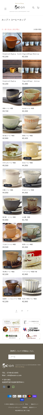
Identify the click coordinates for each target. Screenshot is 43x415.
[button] (5, 9)
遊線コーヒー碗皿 (8, 108)
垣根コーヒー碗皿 (27, 135)
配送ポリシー (33, 407)
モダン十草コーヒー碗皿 (29, 299)
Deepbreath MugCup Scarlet (12, 54)
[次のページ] (27, 310)
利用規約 (25, 407)
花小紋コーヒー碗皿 (8, 135)
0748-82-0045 (12, 373)
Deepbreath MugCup (9, 81)
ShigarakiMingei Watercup (30, 54)
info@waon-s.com (14, 375)
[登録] (32, 356)
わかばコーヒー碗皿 (28, 108)
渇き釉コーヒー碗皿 (8, 271)
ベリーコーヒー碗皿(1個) (29, 271)
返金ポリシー (34, 404)
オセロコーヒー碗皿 (28, 190)
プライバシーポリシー (14, 407)
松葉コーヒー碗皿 (27, 244)
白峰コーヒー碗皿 (8, 190)
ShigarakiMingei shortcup (30, 81)
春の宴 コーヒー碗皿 (9, 217)
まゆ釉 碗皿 (26, 217)
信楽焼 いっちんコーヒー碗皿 (12, 299)
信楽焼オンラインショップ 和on (18, 404)
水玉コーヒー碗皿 (27, 163)
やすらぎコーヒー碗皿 (9, 163)
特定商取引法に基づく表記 (22, 410)
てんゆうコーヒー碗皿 (9, 244)
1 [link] (16, 311)
